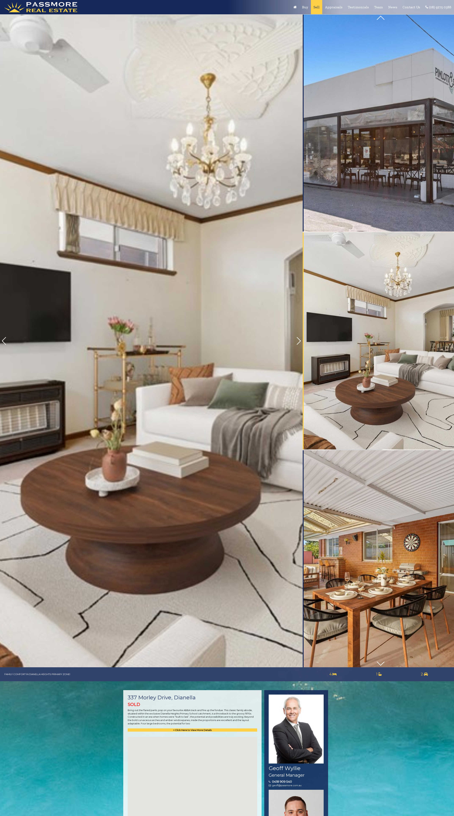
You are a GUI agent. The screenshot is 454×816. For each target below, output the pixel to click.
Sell (317, 7)
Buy (305, 7)
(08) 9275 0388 (439, 7)
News (392, 7)
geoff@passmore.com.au (286, 785)
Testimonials (358, 7)
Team (378, 7)
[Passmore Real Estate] (295, 7)
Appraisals (333, 7)
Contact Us (411, 7)
